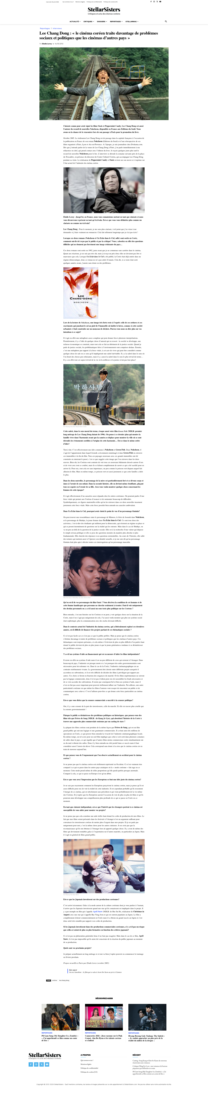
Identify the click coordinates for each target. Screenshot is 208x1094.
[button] (166, 21)
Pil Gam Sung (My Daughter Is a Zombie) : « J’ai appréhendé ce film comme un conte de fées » (60, 1038)
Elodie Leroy (47, 44)
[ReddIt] (84, 988)
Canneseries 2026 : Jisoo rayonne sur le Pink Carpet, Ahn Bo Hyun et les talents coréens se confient (103, 1038)
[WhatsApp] (74, 988)
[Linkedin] (79, 988)
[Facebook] (151, 1)
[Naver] (99, 988)
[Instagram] (154, 1)
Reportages (45, 28)
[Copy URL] (104, 988)
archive (54, 980)
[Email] (89, 988)
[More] (109, 988)
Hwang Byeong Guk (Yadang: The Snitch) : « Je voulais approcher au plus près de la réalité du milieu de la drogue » (146, 1038)
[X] (157, 1)
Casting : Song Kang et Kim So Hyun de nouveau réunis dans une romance (150, 1061)
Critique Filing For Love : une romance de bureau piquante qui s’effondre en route (150, 1067)
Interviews (57, 28)
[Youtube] (160, 1)
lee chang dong (64, 980)
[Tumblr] (94, 988)
